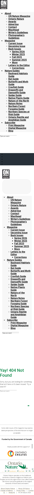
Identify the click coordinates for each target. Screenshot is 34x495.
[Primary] (16, 186)
